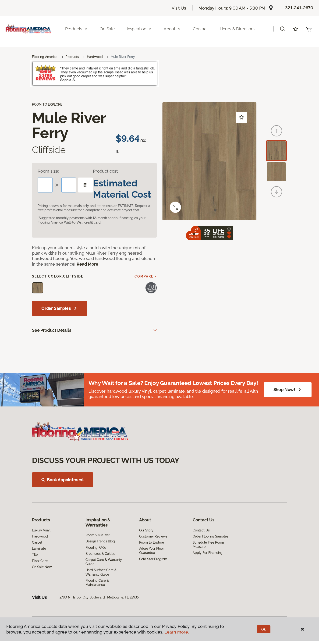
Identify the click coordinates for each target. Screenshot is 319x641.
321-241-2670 (299, 7)
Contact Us (201, 530)
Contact (200, 28)
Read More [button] (87, 264)
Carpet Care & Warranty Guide (103, 562)
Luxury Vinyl (41, 530)
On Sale (107, 28)
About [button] (169, 28)
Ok (263, 629)
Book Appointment (65, 479)
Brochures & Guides (100, 554)
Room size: (48, 171)
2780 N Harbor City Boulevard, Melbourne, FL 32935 (99, 597)
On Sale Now (42, 567)
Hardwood (95, 57)
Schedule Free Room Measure (208, 544)
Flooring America (44, 57)
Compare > (146, 276)
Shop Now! (284, 389)
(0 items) (309, 29)
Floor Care (40, 561)
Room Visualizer (97, 535)
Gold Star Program (153, 559)
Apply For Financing (208, 553)
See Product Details (51, 330)
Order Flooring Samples (210, 536)
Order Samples (56, 308)
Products (72, 57)
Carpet (37, 542)
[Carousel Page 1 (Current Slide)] (276, 150)
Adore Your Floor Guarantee (151, 551)
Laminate (39, 548)
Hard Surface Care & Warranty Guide (101, 572)
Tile (34, 554)
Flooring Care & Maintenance (97, 583)
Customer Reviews (153, 536)
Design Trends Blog (100, 541)
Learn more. (176, 632)
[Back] (276, 130)
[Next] (276, 191)
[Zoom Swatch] (175, 207)
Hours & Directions (237, 28)
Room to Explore (151, 542)
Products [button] (73, 28)
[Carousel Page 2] (276, 171)
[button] (282, 29)
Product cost (105, 171)
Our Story (146, 530)
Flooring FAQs (95, 547)
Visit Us (179, 8)
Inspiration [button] (136, 28)
